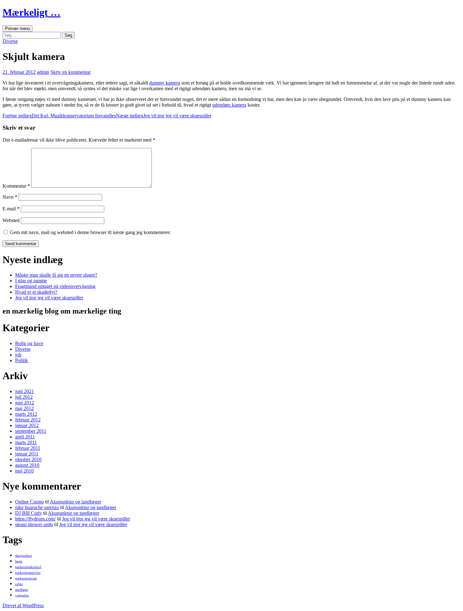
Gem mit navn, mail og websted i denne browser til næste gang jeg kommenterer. (90, 232)
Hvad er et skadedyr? (36, 292)
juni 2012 (24, 402)
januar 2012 (27, 425)
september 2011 (30, 431)
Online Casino (29, 501)
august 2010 (27, 465)
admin (43, 72)
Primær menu (17, 28)
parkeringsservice (28, 572)
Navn (10, 197)
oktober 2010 (28, 459)
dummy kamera (164, 82)
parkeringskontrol (28, 567)
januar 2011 (26, 453)
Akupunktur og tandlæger (75, 501)
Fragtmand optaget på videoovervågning (55, 286)
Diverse (10, 41)
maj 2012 (24, 408)
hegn (18, 561)
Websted (11, 220)
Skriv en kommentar (70, 72)
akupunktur (23, 555)
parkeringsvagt (26, 578)
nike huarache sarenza (37, 507)
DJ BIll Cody (28, 513)
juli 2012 (24, 397)
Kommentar (16, 186)
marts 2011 (26, 442)
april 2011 (25, 436)
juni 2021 (24, 391)
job (18, 354)
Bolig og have (29, 343)
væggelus (22, 595)
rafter (19, 584)
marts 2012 (26, 414)
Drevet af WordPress (23, 605)
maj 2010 (24, 470)
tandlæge (21, 589)
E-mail (11, 208)
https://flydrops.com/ (35, 518)
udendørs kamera (229, 105)
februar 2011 (27, 448)
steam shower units (34, 524)
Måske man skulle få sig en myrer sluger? (56, 275)
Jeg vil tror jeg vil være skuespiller (163, 115)
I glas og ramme (31, 280)
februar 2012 (28, 419)
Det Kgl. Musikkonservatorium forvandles (59, 115)
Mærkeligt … (31, 12)
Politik (21, 360)
